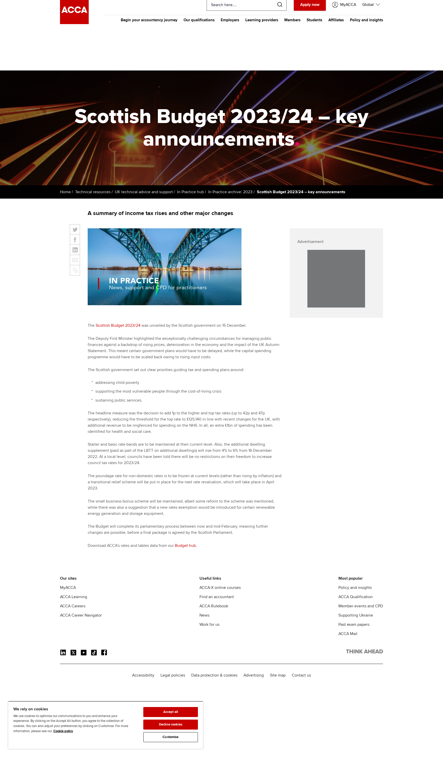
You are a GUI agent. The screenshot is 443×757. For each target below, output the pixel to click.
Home (65, 192)
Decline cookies (170, 724)
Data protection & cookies (214, 675)
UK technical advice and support (144, 192)
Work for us (209, 624)
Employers (230, 20)
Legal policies (172, 675)
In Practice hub (190, 192)
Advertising (254, 675)
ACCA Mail (347, 633)
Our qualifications (199, 20)
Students (314, 20)
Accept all (170, 712)
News (204, 615)
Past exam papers (353, 624)
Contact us (301, 675)
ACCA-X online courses (220, 587)
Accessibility (143, 675)
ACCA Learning (73, 596)
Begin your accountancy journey (149, 20)
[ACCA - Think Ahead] (74, 22)
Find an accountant (216, 596)
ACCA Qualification (355, 596)
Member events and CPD (360, 606)
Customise (170, 737)
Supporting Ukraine (355, 615)
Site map (278, 675)
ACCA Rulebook (213, 606)
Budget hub (185, 545)
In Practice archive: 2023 (230, 192)
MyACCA (68, 587)
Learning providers (261, 20)
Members (292, 20)
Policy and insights (366, 20)
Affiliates (336, 20)
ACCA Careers (72, 606)
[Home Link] (364, 652)
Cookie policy (63, 731)
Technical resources (92, 192)
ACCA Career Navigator (81, 615)
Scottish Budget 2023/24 (118, 325)
